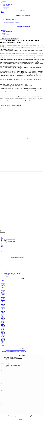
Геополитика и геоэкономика (6, 7)
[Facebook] (0, 11)
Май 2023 (2, 302)
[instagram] (1, 11)
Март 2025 (2, 289)
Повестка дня (2, 13)
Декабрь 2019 (2, 326)
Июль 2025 (2, 287)
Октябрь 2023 (2, 299)
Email (1, 230)
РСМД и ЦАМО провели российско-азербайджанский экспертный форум (14, 349)
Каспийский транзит (5, 8)
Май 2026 (2, 281)
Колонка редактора (3, 2)
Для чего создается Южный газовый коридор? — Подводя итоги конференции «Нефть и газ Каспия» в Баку (23, 269)
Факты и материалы (3, 30)
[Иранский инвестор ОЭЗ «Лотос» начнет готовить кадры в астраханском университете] (6, 409)
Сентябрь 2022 (3, 307)
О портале (2, 10)
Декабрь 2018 (2, 333)
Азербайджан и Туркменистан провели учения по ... (9, 239)
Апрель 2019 (2, 331)
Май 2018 (2, 337)
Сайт (0, 231)
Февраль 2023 (2, 304)
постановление (16, 42)
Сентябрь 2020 (3, 321)
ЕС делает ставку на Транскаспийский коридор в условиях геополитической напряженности (15, 350)
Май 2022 (2, 309)
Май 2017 (2, 344)
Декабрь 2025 (2, 284)
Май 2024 (2, 295)
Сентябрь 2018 (3, 335)
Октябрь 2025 (2, 285)
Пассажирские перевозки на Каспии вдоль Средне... (9, 241)
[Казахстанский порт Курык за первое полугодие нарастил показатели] (22, 171)
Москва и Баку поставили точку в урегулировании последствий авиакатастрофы (23, 26)
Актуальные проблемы (3, 33)
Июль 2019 (2, 329)
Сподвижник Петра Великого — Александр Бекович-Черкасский (18, 257)
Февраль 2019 (2, 332)
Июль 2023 (2, 301)
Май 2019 (2, 330)
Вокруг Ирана (4, 6)
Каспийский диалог (5, 36)
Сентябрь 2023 (3, 300)
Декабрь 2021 (2, 312)
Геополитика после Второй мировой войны (7, 4)
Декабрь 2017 (2, 340)
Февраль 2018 (2, 339)
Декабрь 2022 (2, 305)
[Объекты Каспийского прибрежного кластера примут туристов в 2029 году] (6, 396)
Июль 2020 (2, 322)
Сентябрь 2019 (3, 328)
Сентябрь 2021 (3, 314)
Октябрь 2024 (2, 292)
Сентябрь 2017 (3, 342)
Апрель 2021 (2, 317)
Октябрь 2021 (2, 313)
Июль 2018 (2, 336)
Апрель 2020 (2, 324)
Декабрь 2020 (2, 319)
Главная (1, 38)
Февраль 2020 (2, 325)
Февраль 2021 (2, 318)
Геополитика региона (3, 1)
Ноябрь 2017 (2, 341)
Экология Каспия (4, 9)
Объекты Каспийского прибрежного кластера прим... (9, 243)
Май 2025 (2, 288)
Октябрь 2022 (2, 306)
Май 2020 (2, 323)
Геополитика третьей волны (6, 5)
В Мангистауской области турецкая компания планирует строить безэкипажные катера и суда (15, 351)
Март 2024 (2, 296)
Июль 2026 (2, 280)
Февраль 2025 (2, 290)
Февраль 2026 (2, 283)
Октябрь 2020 (2, 320)
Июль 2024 (2, 294)
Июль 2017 (2, 343)
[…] (17, 357)
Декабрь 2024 (2, 291)
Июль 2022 (2, 308)
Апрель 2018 (2, 338)
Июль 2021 (2, 315)
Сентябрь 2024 (3, 293)
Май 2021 (2, 316)
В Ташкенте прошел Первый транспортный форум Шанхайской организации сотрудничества (10, 105)
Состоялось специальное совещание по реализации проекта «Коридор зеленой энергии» (23, 15)
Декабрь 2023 (2, 298)
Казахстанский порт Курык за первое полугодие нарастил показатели (22, 220)
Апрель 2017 (2, 345)
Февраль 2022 (2, 311)
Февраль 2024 (2, 297)
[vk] (3, 11)
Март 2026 (2, 282)
